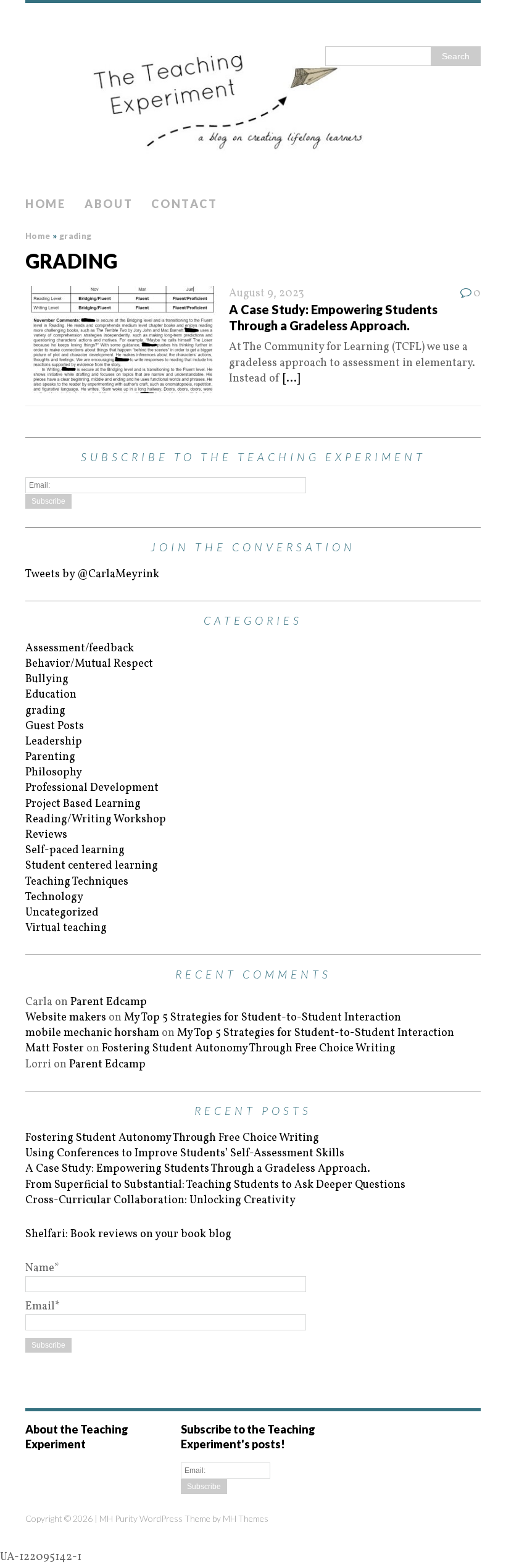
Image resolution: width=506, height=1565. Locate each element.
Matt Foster (54, 1048)
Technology (54, 897)
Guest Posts (54, 726)
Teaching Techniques (76, 882)
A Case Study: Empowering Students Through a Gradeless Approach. (197, 1169)
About (109, 204)
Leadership (53, 741)
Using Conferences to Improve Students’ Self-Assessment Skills (184, 1153)
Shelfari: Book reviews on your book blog (128, 1234)
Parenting (50, 757)
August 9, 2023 (266, 293)
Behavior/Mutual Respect (89, 664)
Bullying (46, 679)
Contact (184, 204)
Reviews (46, 835)
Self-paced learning (75, 850)
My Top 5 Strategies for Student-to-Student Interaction (262, 1017)
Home (45, 204)
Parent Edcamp (108, 1002)
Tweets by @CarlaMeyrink (92, 574)
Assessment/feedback (79, 648)
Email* (42, 1306)
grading (45, 711)
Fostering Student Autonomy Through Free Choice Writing (249, 1048)
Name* (42, 1268)
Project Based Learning (83, 804)
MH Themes (245, 1518)
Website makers (65, 1017)
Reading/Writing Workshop (95, 819)
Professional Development (92, 788)
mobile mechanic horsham (92, 1033)
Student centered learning (91, 866)
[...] (291, 378)
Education (51, 695)
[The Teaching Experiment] (253, 97)
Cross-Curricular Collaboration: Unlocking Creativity (160, 1200)
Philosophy (53, 772)
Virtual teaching (66, 928)
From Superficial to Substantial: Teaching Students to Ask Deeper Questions (215, 1185)
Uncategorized (62, 912)
